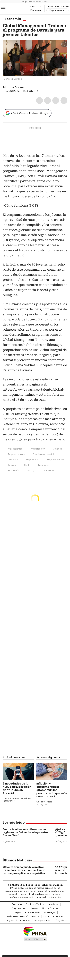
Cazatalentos (15, 448)
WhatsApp (63, 100)
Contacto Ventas (35, 904)
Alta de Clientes (50, 908)
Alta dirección (38, 448)
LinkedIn (55, 100)
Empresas (43, 465)
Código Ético (60, 920)
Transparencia (42, 920)
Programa (35, 10)
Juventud (13, 459)
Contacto (17, 904)
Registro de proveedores (27, 912)
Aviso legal (49, 912)
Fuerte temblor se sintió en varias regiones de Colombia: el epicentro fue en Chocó (25, 832)
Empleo (12, 465)
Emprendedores (16, 454)
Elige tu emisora (57, 10)
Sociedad (48, 470)
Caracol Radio (17, 9)
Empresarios (32, 459)
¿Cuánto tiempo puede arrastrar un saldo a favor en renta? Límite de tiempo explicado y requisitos (24, 870)
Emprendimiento (55, 459)
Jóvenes (57, 448)
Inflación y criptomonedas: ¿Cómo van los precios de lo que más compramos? (51, 790)
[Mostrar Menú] (3, 8)
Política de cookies (53, 916)
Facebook (39, 100)
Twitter (47, 100)
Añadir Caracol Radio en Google (30, 113)
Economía (13, 19)
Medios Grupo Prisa (35, 939)
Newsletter (53, 904)
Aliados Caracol (14, 87)
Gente (27, 465)
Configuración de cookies (16, 920)
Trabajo (31, 470)
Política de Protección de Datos (23, 916)
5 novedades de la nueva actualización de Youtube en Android (17, 788)
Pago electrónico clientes (25, 908)
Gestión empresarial (43, 454)
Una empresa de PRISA (35, 931)
